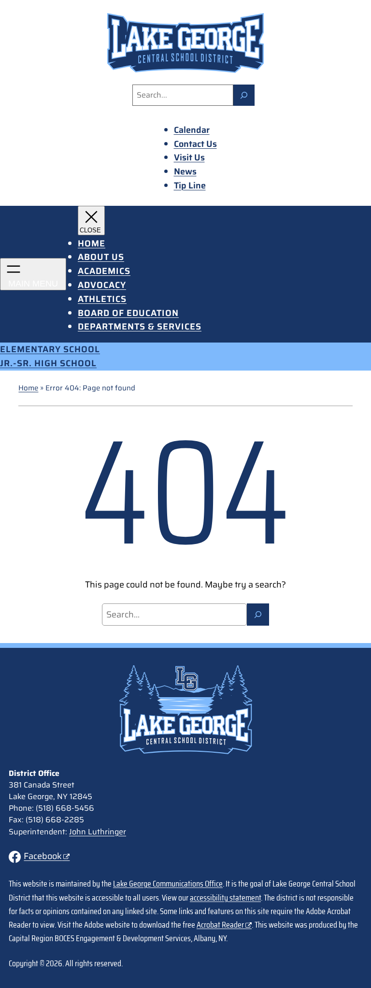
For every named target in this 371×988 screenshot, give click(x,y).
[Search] (244, 95)
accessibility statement (225, 897)
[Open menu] (33, 274)
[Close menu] (91, 220)
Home (28, 388)
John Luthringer (97, 832)
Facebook (43, 856)
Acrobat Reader (220, 924)
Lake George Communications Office (168, 883)
